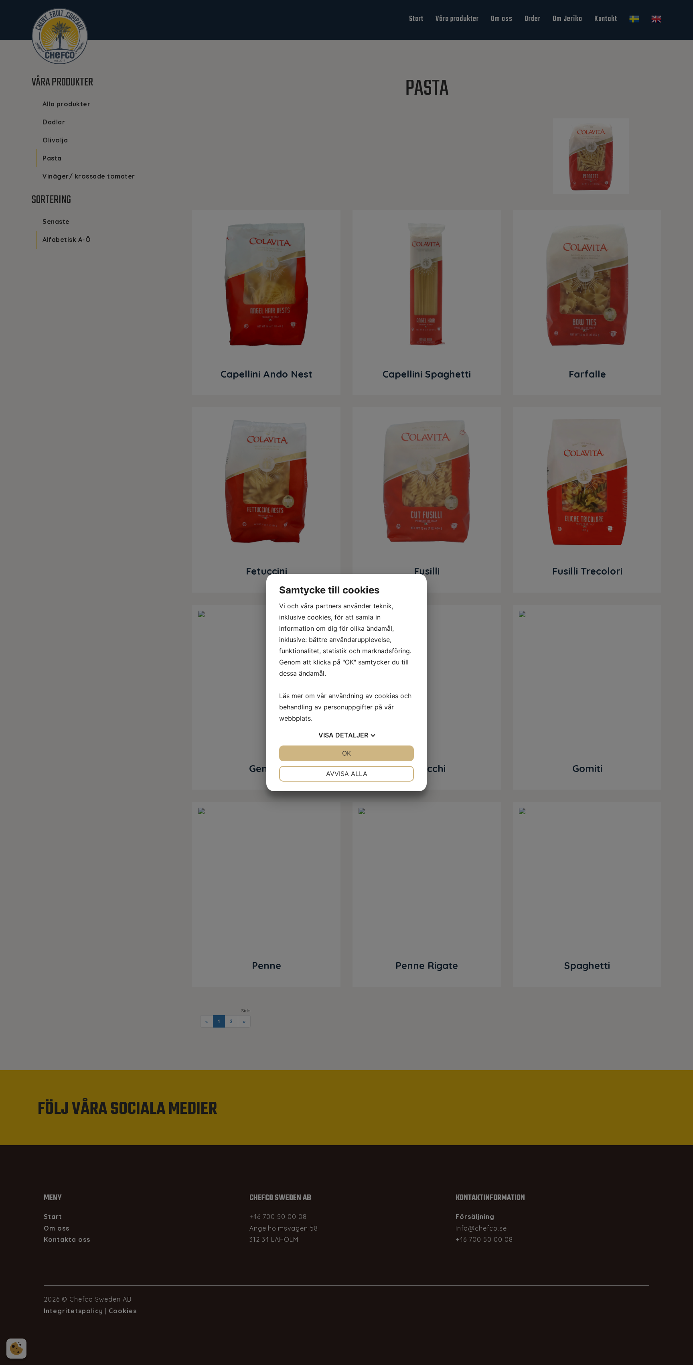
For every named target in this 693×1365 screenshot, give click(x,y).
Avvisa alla (346, 774)
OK (346, 753)
